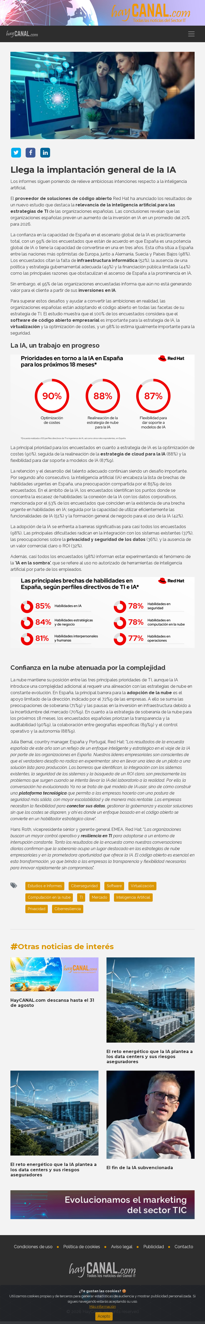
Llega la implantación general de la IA (93, 169)
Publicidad (153, 1246)
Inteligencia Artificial (133, 897)
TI (81, 897)
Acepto (104, 1316)
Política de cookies (81, 1246)
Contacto (184, 1246)
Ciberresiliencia (67, 909)
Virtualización (142, 886)
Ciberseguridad (84, 886)
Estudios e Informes (45, 886)
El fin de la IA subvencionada (140, 1167)
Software (114, 886)
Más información (102, 1307)
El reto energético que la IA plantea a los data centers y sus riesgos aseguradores (150, 1056)
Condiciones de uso (33, 1246)
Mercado (99, 897)
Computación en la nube (49, 897)
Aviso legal (121, 1246)
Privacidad (36, 909)
